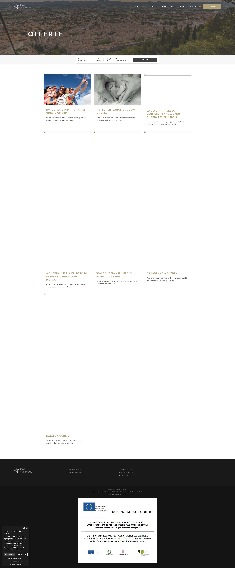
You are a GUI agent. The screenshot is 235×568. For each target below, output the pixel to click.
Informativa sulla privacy (14, 551)
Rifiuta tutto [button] (22, 554)
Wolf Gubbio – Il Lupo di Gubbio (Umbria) (114, 275)
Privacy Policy (113, 494)
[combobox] (24, 528)
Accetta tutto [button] (9, 554)
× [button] (27, 528)
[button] (16, 558)
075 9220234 (212, 6)
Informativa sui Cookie (15, 561)
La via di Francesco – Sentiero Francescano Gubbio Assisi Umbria (163, 114)
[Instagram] (182, 470)
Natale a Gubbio (58, 435)
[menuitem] (200, 6)
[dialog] (15, 546)
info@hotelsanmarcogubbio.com (130, 476)
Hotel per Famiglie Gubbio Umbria (115, 111)
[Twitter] (178, 470)
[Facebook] (173, 470)
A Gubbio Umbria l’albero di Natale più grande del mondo (66, 276)
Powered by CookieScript (15, 564)
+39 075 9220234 (126, 469)
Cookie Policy (122, 494)
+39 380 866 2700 (127, 472)
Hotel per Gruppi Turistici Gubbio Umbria (65, 111)
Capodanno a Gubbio (162, 273)
